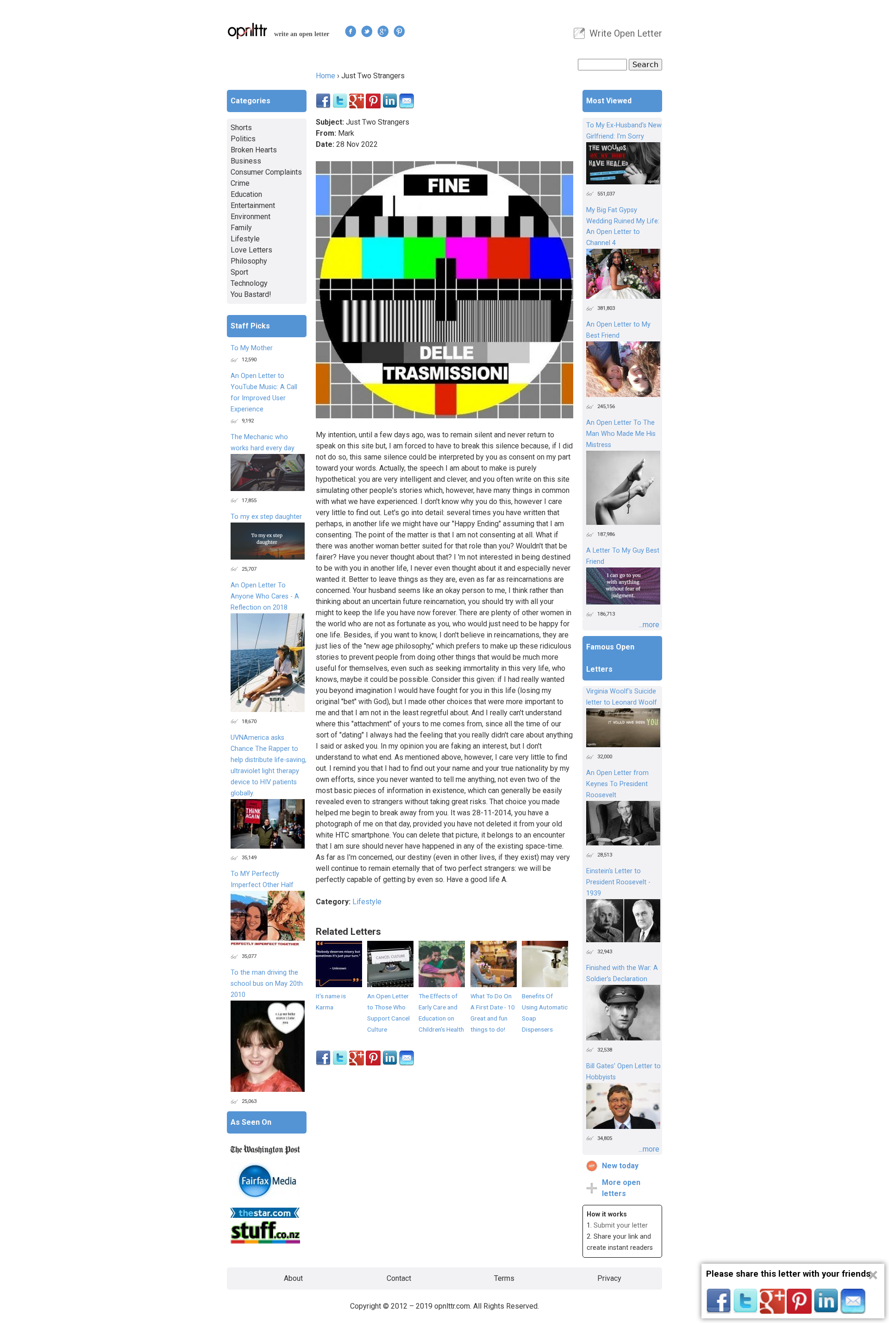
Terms (504, 1278)
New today (620, 1165)
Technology (249, 283)
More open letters (621, 1188)
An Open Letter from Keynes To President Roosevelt (617, 784)
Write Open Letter (625, 33)
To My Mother (252, 348)
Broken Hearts (254, 149)
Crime (240, 183)
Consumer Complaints (266, 172)
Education (246, 194)
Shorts (241, 127)
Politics (243, 138)
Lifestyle (367, 901)
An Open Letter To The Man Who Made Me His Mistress (621, 434)
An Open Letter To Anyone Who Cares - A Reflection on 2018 (265, 596)
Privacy (609, 1278)
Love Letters (251, 250)
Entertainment (253, 205)
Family (241, 227)
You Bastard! (251, 294)
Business (246, 161)
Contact (399, 1278)
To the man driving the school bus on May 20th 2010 (267, 984)
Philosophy (249, 261)
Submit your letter (621, 1225)
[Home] (248, 30)
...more (649, 624)
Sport (239, 272)
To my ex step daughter (266, 517)
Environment (250, 216)
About (293, 1278)
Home (325, 75)
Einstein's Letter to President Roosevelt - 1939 (618, 882)
